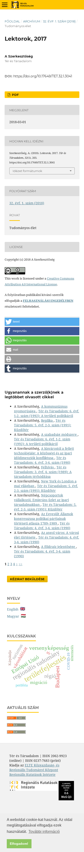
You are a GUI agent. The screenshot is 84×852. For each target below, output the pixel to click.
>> (20, 564)
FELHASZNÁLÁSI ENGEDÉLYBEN (48, 300)
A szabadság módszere (59, 434)
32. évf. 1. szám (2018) (59, 21)
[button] (42, 322)
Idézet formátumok (27, 171)
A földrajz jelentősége (58, 546)
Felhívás (48, 467)
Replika (47, 420)
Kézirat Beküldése (27, 579)
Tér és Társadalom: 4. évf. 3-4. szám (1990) (42, 460)
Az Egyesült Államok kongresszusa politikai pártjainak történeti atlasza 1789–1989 (43, 518)
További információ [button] (44, 832)
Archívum (31, 21)
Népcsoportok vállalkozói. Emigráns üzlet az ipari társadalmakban (41, 500)
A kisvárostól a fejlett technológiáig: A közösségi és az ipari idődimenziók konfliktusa (44, 453)
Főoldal (12, 21)
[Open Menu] (4, 4)
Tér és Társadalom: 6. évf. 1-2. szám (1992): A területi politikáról (46, 413)
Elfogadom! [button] (19, 843)
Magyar (14, 616)
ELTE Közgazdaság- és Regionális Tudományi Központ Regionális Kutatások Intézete (34, 770)
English (13, 609)
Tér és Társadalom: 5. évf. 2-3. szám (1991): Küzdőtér (42, 425)
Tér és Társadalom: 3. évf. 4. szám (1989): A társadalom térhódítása (43, 472)
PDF (15, 95)
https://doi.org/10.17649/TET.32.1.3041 (42, 76)
